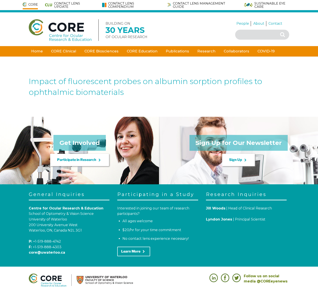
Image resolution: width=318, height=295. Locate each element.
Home (37, 51)
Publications (177, 51)
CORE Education (142, 51)
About (258, 23)
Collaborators (236, 51)
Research (206, 51)
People (242, 23)
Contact (275, 23)
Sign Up (238, 160)
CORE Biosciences (101, 51)
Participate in (79, 160)
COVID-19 (266, 51)
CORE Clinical (63, 51)
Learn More (133, 251)
